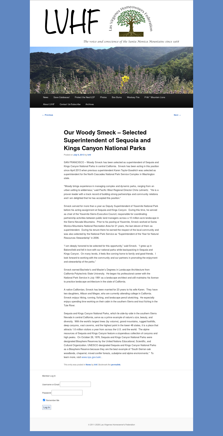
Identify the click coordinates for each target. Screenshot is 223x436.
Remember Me (52, 400)
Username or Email (50, 384)
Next (177, 114)
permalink (115, 364)
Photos (103, 97)
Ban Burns (117, 97)
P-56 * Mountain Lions (154, 97)
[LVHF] (111, 23)
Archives (90, 104)
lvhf (89, 154)
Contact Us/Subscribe (70, 104)
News (45, 97)
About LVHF (49, 104)
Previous (47, 114)
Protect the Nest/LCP (85, 97)
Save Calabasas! (62, 97)
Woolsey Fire (133, 97)
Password (46, 392)
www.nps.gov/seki (91, 357)
